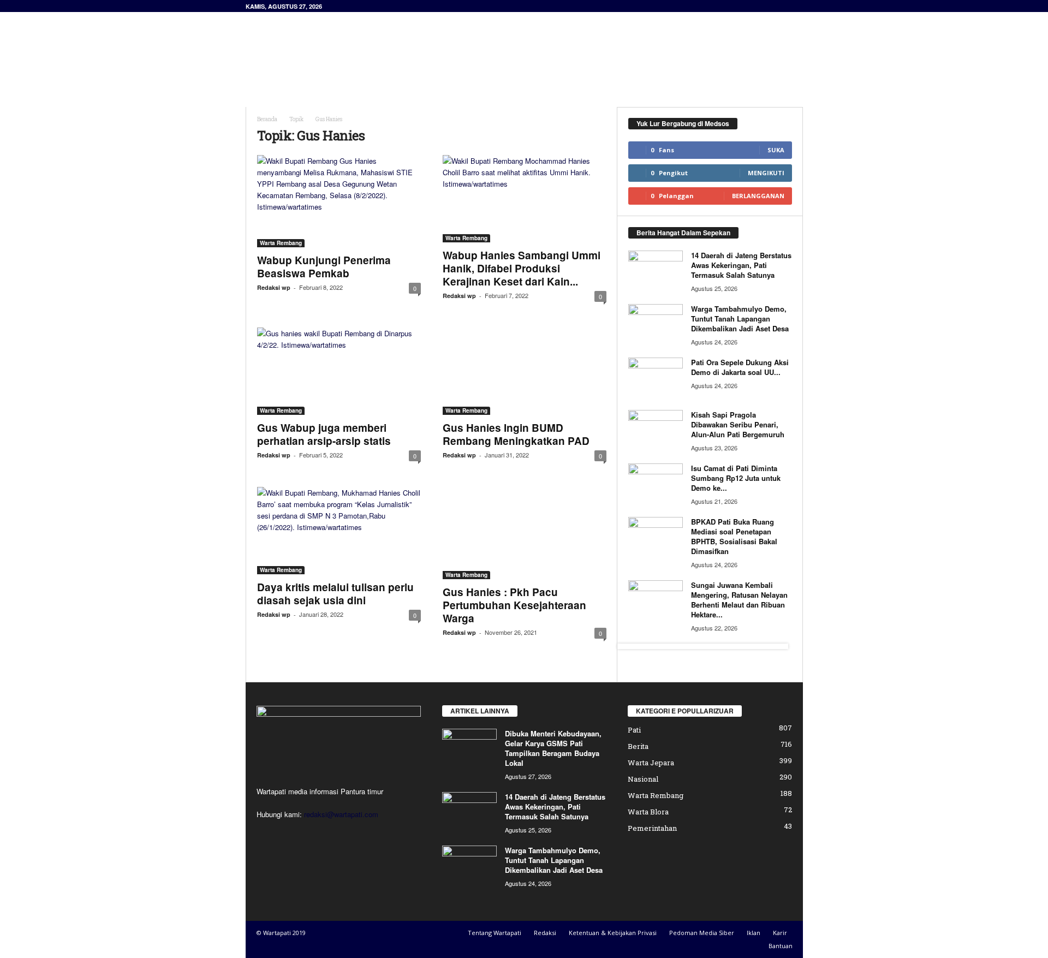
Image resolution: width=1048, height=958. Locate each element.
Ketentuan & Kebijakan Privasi (613, 933)
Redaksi (545, 933)
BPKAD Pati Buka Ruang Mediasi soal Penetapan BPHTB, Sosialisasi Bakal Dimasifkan (734, 536)
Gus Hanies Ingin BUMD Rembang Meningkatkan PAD (516, 434)
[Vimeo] (312, 835)
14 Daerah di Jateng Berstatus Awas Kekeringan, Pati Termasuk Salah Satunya (741, 265)
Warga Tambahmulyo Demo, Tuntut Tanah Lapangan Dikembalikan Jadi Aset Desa (740, 319)
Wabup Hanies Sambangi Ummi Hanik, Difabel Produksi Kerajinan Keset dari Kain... (521, 268)
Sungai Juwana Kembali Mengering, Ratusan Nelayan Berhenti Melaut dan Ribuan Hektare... (739, 600)
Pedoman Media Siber (701, 933)
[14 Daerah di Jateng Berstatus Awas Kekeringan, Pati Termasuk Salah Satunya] (655, 271)
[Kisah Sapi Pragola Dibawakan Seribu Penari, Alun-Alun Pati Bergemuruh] (655, 430)
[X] (290, 835)
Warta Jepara (651, 762)
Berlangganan (758, 196)
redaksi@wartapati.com (341, 814)
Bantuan (781, 946)
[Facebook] (268, 835)
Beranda (267, 119)
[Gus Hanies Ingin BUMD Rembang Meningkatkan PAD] (524, 371)
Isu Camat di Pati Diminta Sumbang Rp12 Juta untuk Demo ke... (736, 478)
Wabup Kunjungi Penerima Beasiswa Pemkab (324, 267)
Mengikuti (766, 173)
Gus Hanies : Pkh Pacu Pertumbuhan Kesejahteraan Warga (514, 605)
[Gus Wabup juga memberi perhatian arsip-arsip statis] (339, 371)
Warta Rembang (281, 243)
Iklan (753, 933)
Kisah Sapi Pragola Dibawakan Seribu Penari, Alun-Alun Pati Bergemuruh (737, 424)
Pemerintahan (652, 828)
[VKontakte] (334, 835)
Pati (634, 730)
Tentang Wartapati (494, 933)
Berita (638, 746)
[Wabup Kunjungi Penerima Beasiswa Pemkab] (339, 201)
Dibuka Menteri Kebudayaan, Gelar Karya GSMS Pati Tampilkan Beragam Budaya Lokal (553, 748)
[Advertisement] (604, 47)
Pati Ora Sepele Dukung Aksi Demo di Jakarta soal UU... (740, 367)
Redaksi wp (273, 287)
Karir (780, 933)
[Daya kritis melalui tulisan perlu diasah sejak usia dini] (339, 530)
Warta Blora (648, 812)
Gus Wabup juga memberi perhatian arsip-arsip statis (324, 434)
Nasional (643, 779)
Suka (775, 150)
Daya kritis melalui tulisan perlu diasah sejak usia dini (335, 594)
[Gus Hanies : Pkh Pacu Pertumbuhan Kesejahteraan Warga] (524, 533)
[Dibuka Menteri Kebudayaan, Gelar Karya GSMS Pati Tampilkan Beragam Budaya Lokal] (469, 749)
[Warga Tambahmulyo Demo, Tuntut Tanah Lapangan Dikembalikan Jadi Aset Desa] (655, 324)
